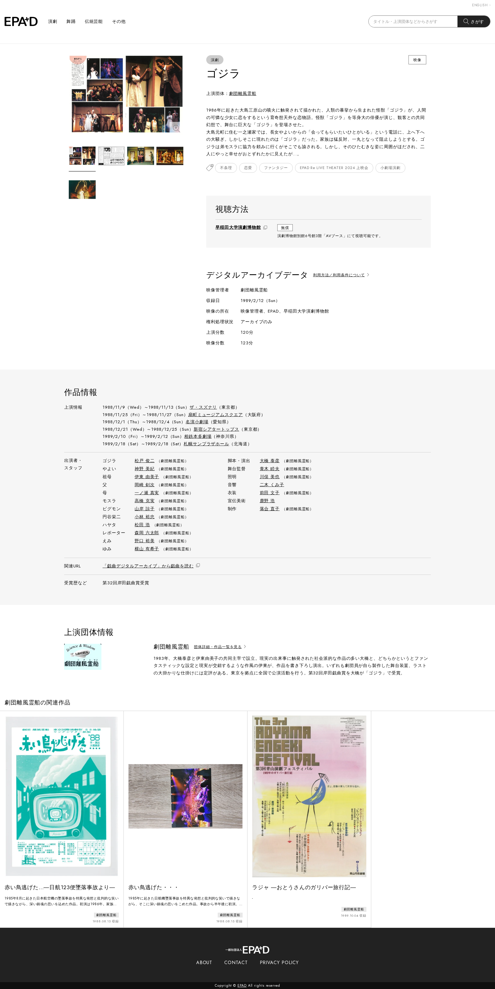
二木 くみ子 (272, 485)
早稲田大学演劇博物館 (238, 227)
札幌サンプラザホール (206, 444)
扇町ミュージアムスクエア (215, 415)
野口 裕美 (145, 541)
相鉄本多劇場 (197, 436)
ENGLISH (480, 5)
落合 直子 (270, 509)
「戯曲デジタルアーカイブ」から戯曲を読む (148, 566)
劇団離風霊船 (242, 93)
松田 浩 (142, 525)
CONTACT (235, 962)
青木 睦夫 (270, 469)
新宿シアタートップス (216, 429)
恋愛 (248, 167)
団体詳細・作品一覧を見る (218, 647)
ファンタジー (276, 167)
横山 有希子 (147, 549)
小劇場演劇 (390, 167)
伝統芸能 (94, 21)
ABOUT (204, 962)
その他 (119, 21)
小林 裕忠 (145, 517)
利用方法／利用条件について (339, 275)
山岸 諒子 (145, 509)
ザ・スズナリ (203, 407)
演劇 (52, 21)
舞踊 (71, 21)
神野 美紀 (145, 469)
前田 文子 (270, 493)
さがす (477, 21)
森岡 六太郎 (147, 533)
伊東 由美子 (147, 477)
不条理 (226, 167)
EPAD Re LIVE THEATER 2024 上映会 (334, 167)
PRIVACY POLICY (279, 962)
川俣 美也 (270, 477)
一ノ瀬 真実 (147, 493)
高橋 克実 (145, 501)
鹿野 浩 (267, 501)
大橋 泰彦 (270, 461)
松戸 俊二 (145, 461)
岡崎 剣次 (145, 485)
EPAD (242, 985)
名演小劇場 (197, 422)
